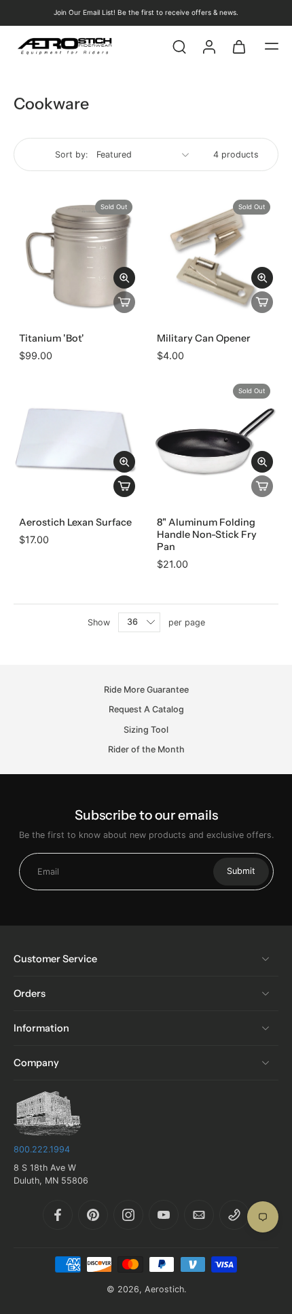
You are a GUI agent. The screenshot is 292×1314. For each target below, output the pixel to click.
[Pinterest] (93, 1215)
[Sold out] (124, 302)
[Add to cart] (124, 486)
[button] (272, 46)
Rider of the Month (146, 749)
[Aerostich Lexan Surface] (77, 439)
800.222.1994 (42, 1149)
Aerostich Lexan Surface (75, 522)
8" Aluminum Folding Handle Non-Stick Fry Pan (207, 534)
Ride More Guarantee (146, 690)
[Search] (179, 46)
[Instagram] (128, 1215)
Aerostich (164, 1289)
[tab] (23, 310)
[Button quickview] (124, 278)
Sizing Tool (146, 730)
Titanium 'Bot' (51, 338)
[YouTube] (164, 1215)
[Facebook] (58, 1215)
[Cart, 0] (239, 46)
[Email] (199, 1215)
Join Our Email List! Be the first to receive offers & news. (146, 12)
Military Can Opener (204, 338)
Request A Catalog (146, 709)
